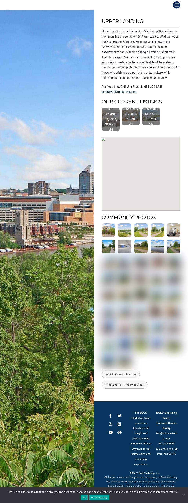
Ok (84, 497)
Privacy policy (99, 497)
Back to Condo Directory (121, 374)
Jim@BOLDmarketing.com (119, 91)
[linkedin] (119, 423)
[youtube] (110, 432)
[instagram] (110, 423)
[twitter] (119, 415)
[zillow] (119, 432)
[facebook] (110, 415)
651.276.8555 (166, 443)
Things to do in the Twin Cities (124, 384)
